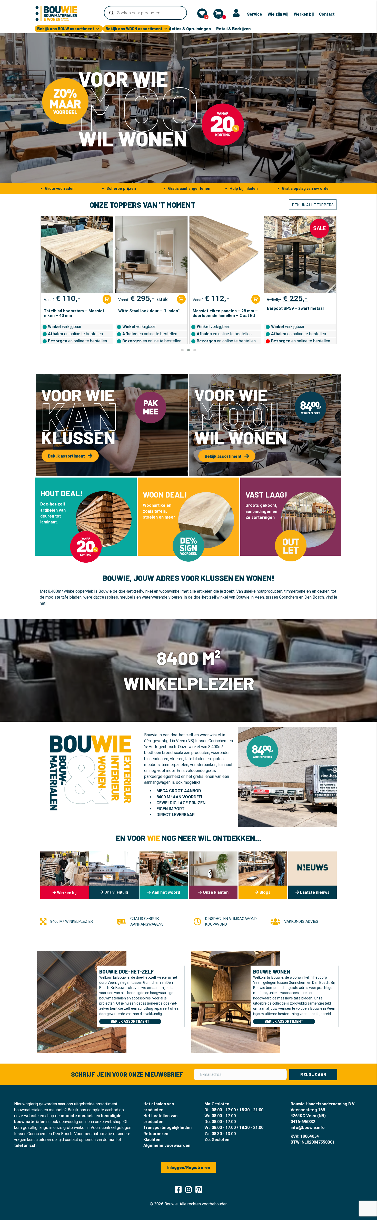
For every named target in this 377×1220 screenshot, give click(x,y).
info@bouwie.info (308, 1127)
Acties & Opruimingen (190, 28)
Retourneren (155, 1133)
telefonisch (25, 1145)
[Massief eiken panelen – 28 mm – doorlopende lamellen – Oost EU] (151, 254)
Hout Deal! (61, 493)
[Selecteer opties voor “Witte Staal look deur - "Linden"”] (107, 299)
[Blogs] (263, 875)
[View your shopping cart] (218, 14)
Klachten (151, 1139)
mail (112, 1139)
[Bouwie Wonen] (235, 1001)
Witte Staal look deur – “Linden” (74, 311)
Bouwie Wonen (271, 971)
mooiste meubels (78, 1115)
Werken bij (304, 14)
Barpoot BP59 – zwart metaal (221, 308)
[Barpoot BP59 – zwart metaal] (226, 254)
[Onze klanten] (213, 875)
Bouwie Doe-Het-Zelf (126, 971)
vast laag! (266, 494)
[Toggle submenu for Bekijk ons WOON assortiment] (166, 29)
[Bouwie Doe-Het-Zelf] (81, 1001)
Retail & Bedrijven (233, 28)
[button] (182, 350)
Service (254, 14)
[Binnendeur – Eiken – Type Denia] (300, 254)
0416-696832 (303, 1121)
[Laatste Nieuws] (312, 875)
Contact (327, 14)
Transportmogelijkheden (167, 1127)
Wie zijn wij (277, 14)
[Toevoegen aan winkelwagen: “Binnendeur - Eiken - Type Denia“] (330, 299)
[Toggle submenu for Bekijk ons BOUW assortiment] (98, 29)
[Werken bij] (64, 875)
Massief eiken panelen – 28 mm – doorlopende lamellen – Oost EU (150, 313)
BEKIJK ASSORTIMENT (130, 1021)
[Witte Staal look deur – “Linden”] (77, 254)
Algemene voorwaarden (166, 1145)
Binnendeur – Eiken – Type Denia (298, 311)
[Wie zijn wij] (164, 875)
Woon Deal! (165, 494)
